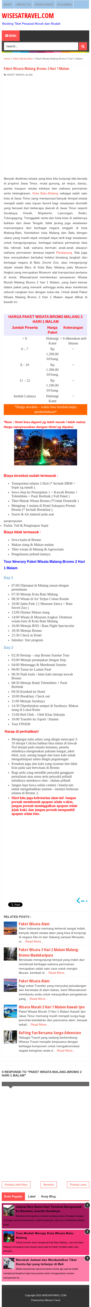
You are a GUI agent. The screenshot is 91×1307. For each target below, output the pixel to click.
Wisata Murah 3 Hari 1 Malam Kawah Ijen (52, 1007)
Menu (12, 35)
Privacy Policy (44, 4)
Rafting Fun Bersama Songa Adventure (50, 1032)
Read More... (34, 941)
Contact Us (23, 4)
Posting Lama (78, 1184)
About (8, 4)
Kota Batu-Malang (45, 193)
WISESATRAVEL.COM (28, 15)
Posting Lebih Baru (16, 1184)
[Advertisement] (45, 126)
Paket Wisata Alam (19, 74)
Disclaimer (64, 4)
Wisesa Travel (52, 1300)
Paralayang (64, 252)
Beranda (49, 1184)
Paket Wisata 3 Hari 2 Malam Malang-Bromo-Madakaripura (49, 952)
